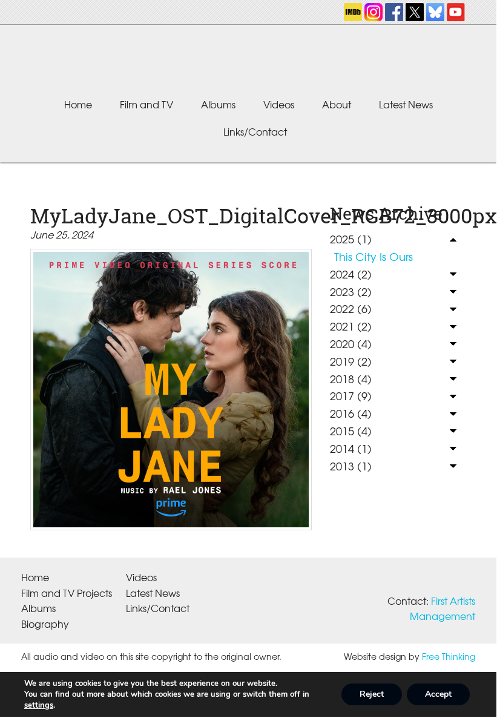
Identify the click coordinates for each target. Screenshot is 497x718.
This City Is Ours (373, 256)
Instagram (373, 12)
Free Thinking (448, 656)
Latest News (406, 104)
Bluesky (435, 12)
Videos (278, 104)
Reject (372, 694)
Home (78, 104)
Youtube (456, 12)
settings (38, 705)
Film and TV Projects (66, 592)
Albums (218, 104)
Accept (438, 694)
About (336, 104)
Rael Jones (248, 63)
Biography (45, 623)
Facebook (394, 12)
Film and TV (146, 104)
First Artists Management (442, 608)
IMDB (353, 12)
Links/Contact (255, 131)
